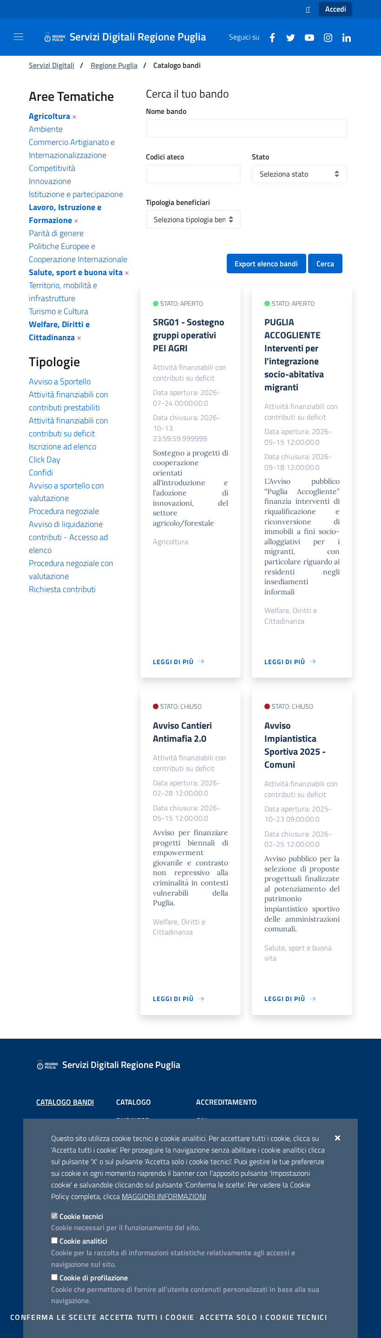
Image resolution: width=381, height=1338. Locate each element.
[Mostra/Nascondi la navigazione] (18, 36)
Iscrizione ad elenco (62, 446)
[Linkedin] (343, 36)
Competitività (52, 168)
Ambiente (46, 129)
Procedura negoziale (64, 511)
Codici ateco (165, 156)
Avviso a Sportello (60, 381)
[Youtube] (305, 36)
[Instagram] (324, 36)
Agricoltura (49, 116)
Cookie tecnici (81, 1216)
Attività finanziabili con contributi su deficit (68, 427)
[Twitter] (287, 36)
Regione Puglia (114, 65)
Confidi (41, 472)
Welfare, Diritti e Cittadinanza (59, 330)
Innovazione (50, 181)
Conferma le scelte (53, 1317)
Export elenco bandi (266, 263)
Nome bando (166, 111)
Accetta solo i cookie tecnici (263, 1317)
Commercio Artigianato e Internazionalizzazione (72, 148)
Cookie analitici (83, 1240)
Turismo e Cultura (58, 311)
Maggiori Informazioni (164, 1196)
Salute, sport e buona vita (76, 272)
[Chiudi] (338, 1138)
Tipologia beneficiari (178, 202)
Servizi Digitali (51, 65)
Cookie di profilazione (93, 1277)
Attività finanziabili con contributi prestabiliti (68, 401)
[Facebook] (268, 36)
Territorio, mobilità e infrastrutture (63, 291)
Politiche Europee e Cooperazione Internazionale (78, 252)
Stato (260, 156)
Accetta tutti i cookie (147, 1317)
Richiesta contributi (62, 589)
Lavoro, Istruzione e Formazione (65, 213)
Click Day (44, 459)
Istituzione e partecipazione (76, 194)
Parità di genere (56, 233)
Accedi (335, 8)
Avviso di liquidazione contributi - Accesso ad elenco (68, 537)
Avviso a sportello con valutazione (66, 492)
